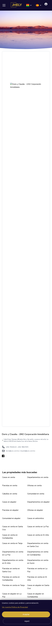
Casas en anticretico (35, 518)
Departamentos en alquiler (38, 502)
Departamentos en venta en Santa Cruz (37, 545)
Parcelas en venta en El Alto (37, 578)
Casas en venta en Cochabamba (10, 536)
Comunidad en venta (35, 493)
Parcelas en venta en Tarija (13, 585)
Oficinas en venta (34, 485)
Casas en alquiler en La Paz (11, 595)
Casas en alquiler (9, 502)
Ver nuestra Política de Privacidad (15, 607)
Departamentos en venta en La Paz (12, 553)
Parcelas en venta (9, 485)
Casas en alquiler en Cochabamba (35, 595)
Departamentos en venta (37, 477)
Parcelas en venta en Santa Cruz (11, 570)
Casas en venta (8, 477)
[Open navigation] (5, 5)
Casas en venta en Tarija (12, 543)
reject (27, 621)
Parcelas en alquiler (10, 510)
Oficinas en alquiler (35, 510)
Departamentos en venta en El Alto (12, 562)
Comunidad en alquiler (11, 518)
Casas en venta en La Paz (38, 526)
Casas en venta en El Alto (38, 535)
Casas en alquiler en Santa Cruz (38, 587)
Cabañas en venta (9, 493)
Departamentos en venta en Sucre (37, 562)
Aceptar (26, 614)
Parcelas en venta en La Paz (37, 570)
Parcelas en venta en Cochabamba (11, 578)
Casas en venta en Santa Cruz (12, 528)
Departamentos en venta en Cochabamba (37, 553)
